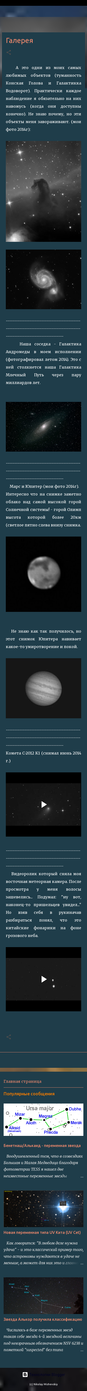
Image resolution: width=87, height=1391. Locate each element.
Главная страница (22, 1081)
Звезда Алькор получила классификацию (43, 1319)
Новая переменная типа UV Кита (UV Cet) (42, 1232)
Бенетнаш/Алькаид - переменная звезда (42, 1145)
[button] (9, 52)
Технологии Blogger (46, 1374)
